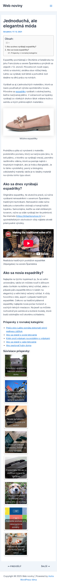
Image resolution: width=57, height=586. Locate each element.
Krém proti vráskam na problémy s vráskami (28, 338)
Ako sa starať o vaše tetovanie (21, 342)
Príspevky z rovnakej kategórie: (24, 53)
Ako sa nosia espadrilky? (18, 50)
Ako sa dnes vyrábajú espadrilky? (21, 46)
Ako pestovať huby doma (18, 345)
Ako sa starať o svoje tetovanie (21, 335)
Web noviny (13, 6)
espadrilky (21, 91)
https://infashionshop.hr (29, 216)
